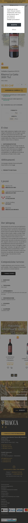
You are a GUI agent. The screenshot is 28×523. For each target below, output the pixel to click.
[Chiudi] (23, 7)
